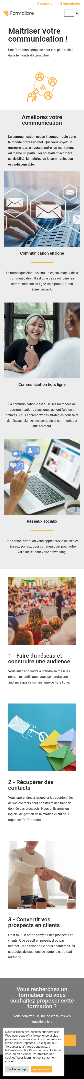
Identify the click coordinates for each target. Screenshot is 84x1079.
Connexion (45, 3)
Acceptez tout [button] (41, 1069)
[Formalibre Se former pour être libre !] (18, 13)
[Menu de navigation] (69, 13)
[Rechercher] (77, 12)
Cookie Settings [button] (17, 1069)
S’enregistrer (70, 3)
